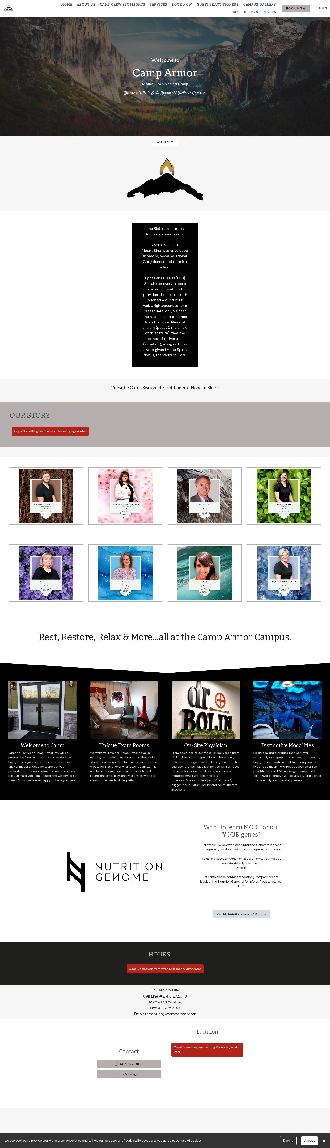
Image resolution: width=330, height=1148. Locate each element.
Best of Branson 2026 (254, 12)
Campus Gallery (259, 4)
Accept (309, 1140)
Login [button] (321, 8)
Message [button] (131, 1074)
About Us (86, 4)
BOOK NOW (296, 8)
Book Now (182, 4)
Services (158, 4)
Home (66, 4)
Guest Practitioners (218, 4)
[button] (129, 1064)
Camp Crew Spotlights (122, 4)
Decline (288, 1140)
